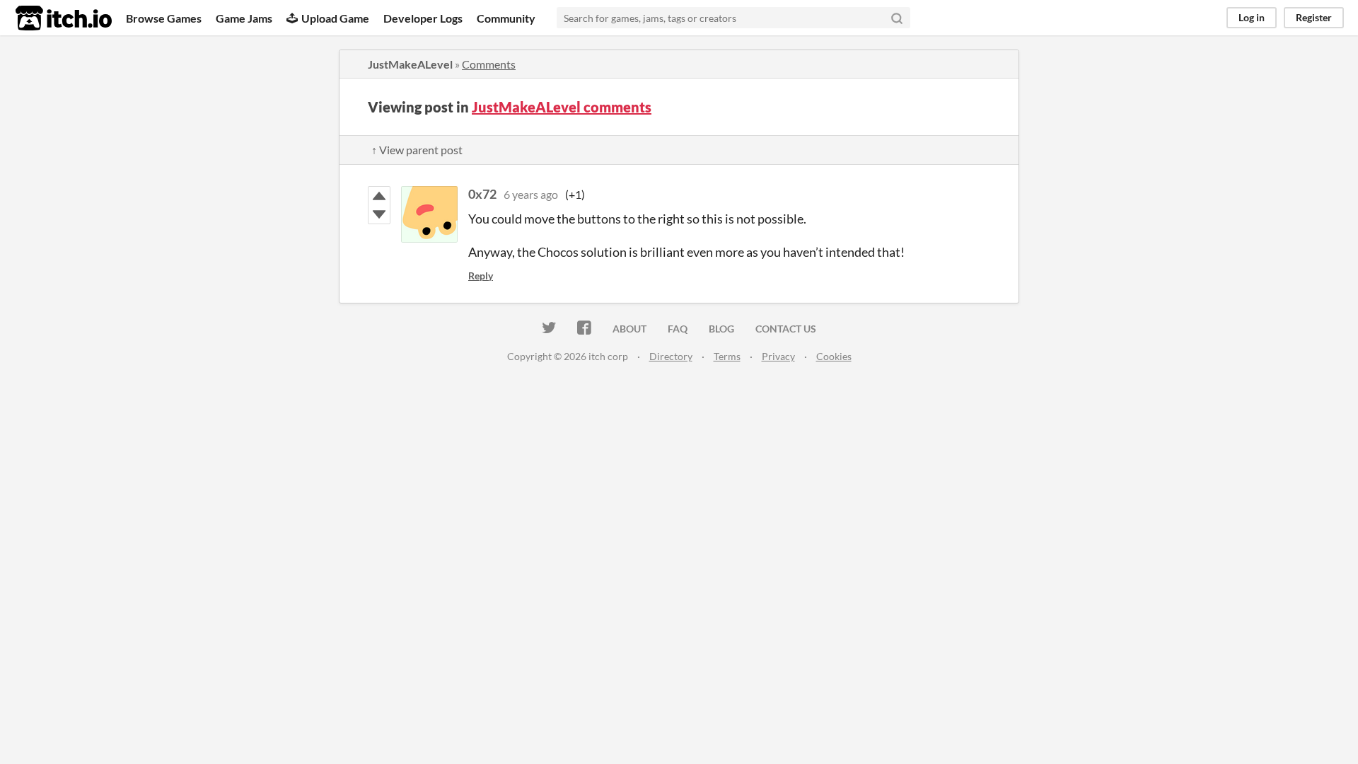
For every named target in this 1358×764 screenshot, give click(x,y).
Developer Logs (423, 18)
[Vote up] (379, 196)
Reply (480, 276)
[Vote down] (379, 214)
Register (1314, 17)
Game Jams (244, 18)
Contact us (785, 329)
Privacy (778, 356)
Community (506, 18)
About (629, 329)
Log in (1251, 17)
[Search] (896, 17)
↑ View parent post (417, 149)
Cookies (834, 356)
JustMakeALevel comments (561, 106)
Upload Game (335, 18)
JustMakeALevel (410, 64)
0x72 (482, 194)
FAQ (677, 329)
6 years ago (531, 194)
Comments (489, 64)
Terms (727, 356)
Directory (670, 356)
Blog (721, 329)
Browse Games (164, 18)
